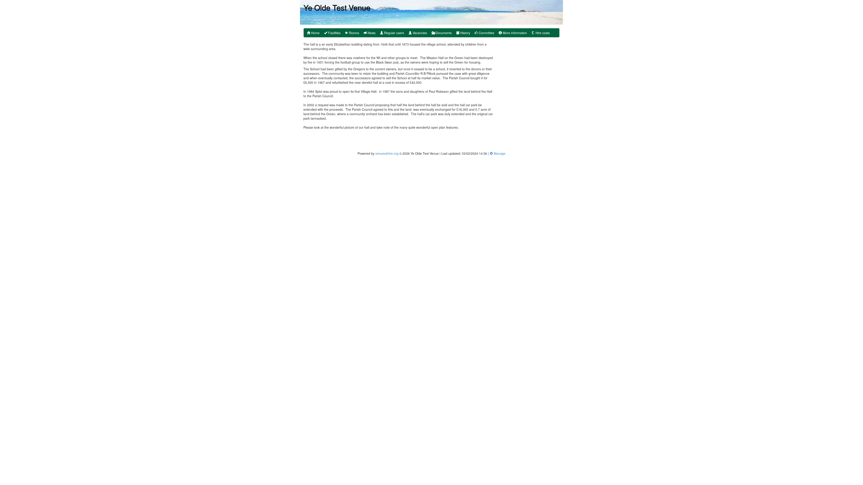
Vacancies (419, 33)
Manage (499, 153)
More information (514, 33)
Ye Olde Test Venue (336, 7)
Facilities (333, 33)
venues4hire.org (386, 153)
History (464, 33)
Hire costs (542, 33)
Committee (486, 33)
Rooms (353, 33)
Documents (443, 33)
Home (315, 33)
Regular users (393, 33)
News (371, 33)
